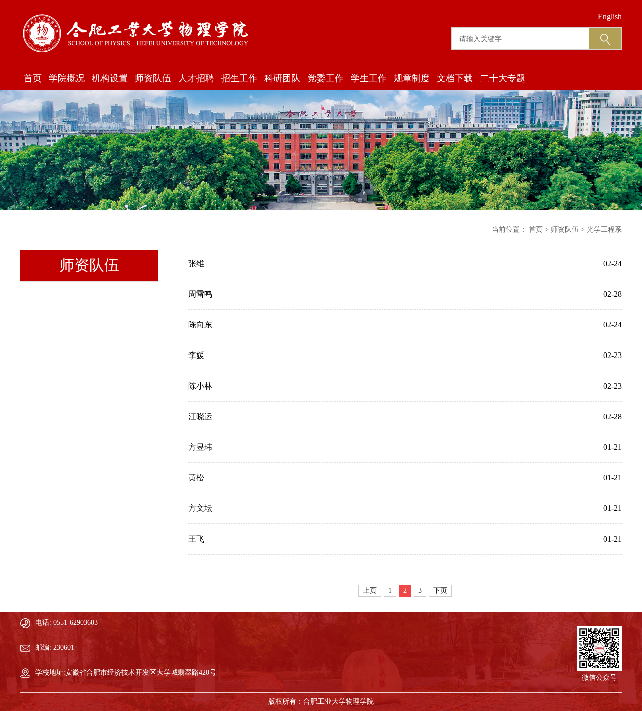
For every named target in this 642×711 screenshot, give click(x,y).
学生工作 (369, 78)
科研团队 (282, 78)
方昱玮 (200, 447)
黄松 (196, 477)
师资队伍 (153, 78)
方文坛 (200, 508)
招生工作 (239, 78)
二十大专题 (502, 78)
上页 (370, 590)
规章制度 (412, 78)
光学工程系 (604, 229)
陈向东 (200, 324)
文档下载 (455, 78)
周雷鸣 (200, 294)
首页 (33, 78)
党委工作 (325, 78)
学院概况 (67, 78)
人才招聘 (196, 78)
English (610, 16)
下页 (440, 590)
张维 (196, 263)
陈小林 (200, 386)
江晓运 (200, 416)
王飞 (196, 539)
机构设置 (110, 78)
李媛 (196, 355)
